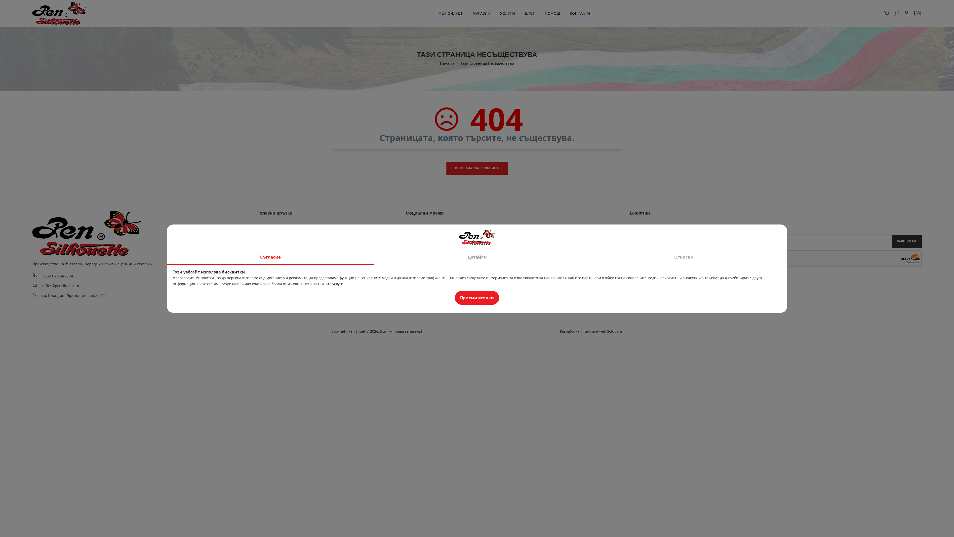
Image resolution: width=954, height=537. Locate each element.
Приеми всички (477, 298)
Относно (683, 257)
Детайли (477, 257)
